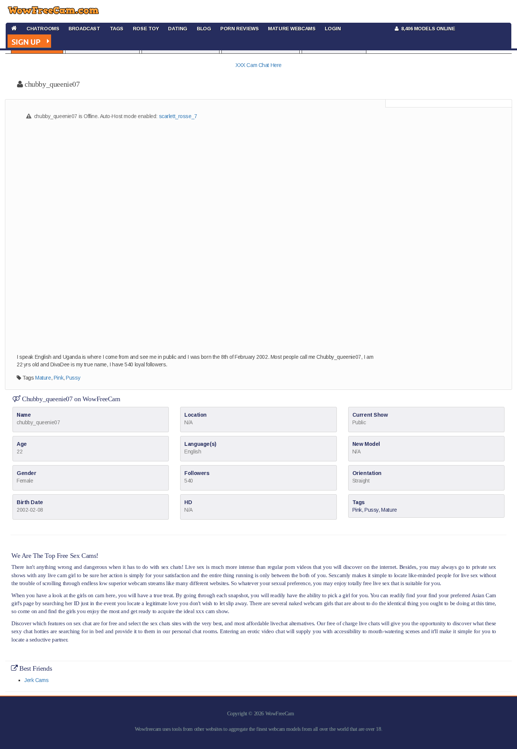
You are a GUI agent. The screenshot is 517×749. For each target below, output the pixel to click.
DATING (177, 28)
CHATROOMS (42, 28)
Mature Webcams (291, 28)
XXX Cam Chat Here (258, 65)
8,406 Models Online (427, 28)
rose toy (146, 28)
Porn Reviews (239, 28)
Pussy (73, 378)
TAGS (116, 28)
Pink (58, 378)
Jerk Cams (36, 680)
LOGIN (333, 28)
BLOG (204, 28)
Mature (43, 378)
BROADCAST (84, 28)
